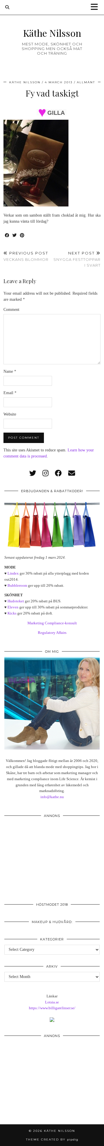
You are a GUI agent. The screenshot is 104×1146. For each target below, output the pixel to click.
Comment (11, 309)
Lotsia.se (52, 1002)
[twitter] (32, 473)
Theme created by (52, 1139)
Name (9, 371)
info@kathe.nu (52, 797)
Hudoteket (16, 601)
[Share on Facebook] (7, 235)
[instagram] (45, 473)
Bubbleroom (17, 585)
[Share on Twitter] (14, 235)
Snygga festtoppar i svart (77, 259)
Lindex (13, 573)
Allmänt (86, 82)
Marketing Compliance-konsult (52, 623)
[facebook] (58, 473)
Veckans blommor (26, 256)
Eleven (13, 607)
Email (9, 393)
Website (9, 414)
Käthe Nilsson (52, 33)
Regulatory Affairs (52, 632)
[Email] (71, 473)
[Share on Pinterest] (22, 235)
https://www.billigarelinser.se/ (52, 1008)
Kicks (12, 613)
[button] (96, 7)
